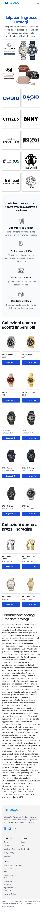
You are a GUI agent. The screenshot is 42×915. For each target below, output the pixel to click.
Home (6, 842)
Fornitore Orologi (10, 894)
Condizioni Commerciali (12, 849)
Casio (23, 842)
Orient (23, 845)
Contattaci (7, 856)
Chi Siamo (7, 845)
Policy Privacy (9, 853)
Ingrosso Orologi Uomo (12, 865)
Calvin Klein (25, 849)
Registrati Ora (11, 362)
